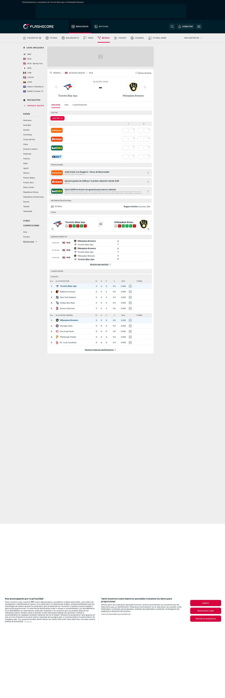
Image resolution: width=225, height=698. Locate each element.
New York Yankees (68, 297)
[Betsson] (57, 130)
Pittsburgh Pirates (68, 337)
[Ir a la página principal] (40, 26)
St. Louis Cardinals (68, 342)
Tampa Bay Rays (67, 303)
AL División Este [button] (62, 281)
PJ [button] (96, 281)
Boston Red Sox (67, 308)
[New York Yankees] (57, 297)
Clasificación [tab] (80, 105)
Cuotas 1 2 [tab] (57, 118)
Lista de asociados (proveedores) (115, 614)
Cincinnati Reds (67, 331)
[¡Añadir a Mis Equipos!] (56, 86)
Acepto (205, 603)
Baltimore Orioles (67, 291)
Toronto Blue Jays (67, 95)
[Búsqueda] (172, 26)
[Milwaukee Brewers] (57, 320)
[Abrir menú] (199, 26)
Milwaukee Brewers (133, 95)
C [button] (114, 281)
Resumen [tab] (55, 105)
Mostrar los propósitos (206, 619)
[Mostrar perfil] (67, 86)
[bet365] (57, 147)
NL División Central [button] (64, 315)
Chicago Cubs (66, 326)
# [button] (50, 281)
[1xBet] (57, 156)
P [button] (106, 281)
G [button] (101, 281)
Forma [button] (139, 281)
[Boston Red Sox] (57, 308)
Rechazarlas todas (205, 611)
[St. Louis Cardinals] (57, 342)
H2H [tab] (66, 105)
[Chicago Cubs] (57, 325)
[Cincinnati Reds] (57, 331)
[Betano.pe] (57, 139)
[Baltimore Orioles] (57, 291)
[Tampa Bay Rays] (57, 302)
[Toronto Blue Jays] (57, 286)
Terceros (28, 621)
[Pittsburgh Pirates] (57, 336)
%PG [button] (123, 281)
